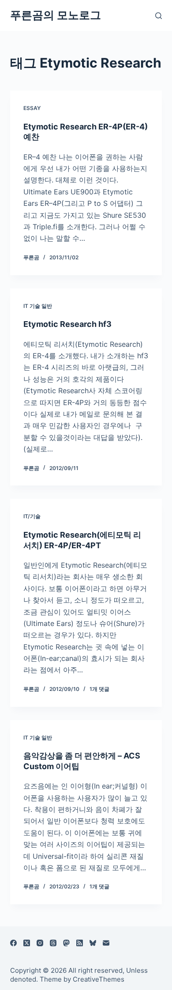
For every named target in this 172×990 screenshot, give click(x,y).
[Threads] (53, 943)
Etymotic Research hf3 (67, 324)
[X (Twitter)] (26, 943)
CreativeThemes (98, 979)
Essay (32, 108)
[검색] (158, 15)
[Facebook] (13, 943)
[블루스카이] (93, 943)
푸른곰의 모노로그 (55, 15)
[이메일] (106, 943)
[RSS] (79, 943)
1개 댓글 (99, 689)
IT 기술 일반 (37, 306)
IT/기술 (32, 516)
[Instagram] (40, 943)
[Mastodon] (66, 943)
